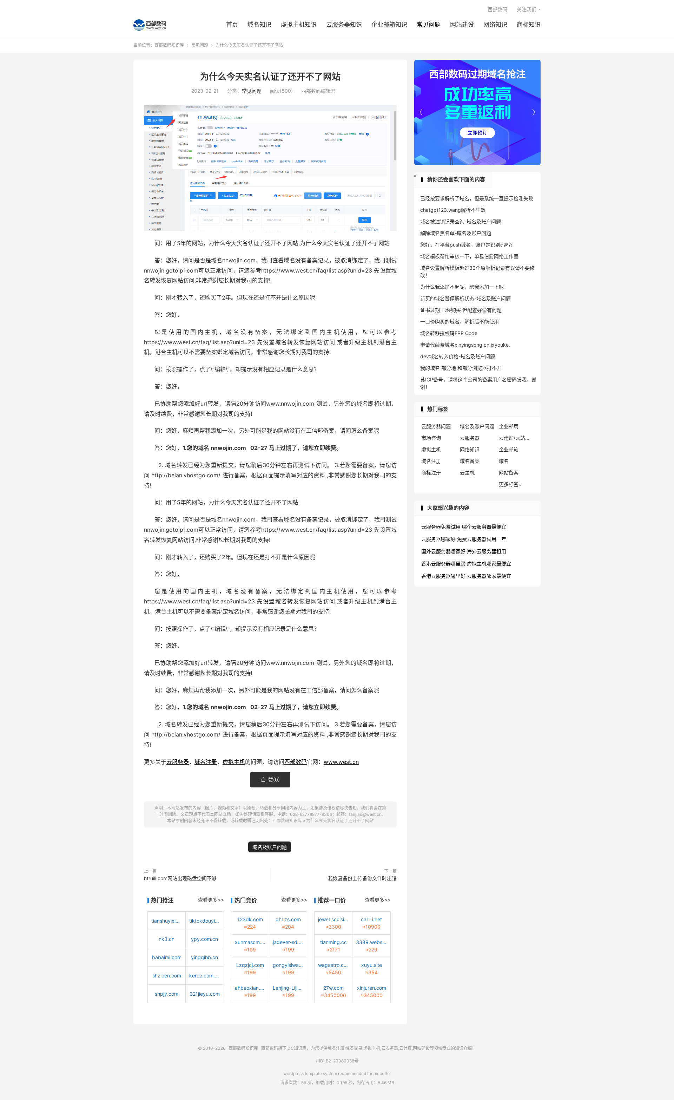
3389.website (371, 942)
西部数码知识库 (149, 25)
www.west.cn (341, 761)
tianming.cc (333, 942)
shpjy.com (166, 994)
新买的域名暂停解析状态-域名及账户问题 (465, 298)
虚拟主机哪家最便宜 (489, 564)
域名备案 (470, 461)
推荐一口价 (332, 900)
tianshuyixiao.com (166, 921)
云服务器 (177, 761)
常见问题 (429, 24)
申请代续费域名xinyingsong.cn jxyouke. (465, 345)
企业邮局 (508, 426)
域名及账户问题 (269, 847)
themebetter (379, 1073)
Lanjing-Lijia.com (288, 988)
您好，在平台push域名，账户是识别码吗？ (467, 245)
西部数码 (497, 9)
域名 (504, 461)
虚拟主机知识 (299, 24)
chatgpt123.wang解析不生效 (452, 210)
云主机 (467, 473)
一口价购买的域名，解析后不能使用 (459, 322)
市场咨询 (431, 438)
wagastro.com (333, 965)
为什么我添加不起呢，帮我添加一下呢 (462, 287)
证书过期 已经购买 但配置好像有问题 (461, 310)
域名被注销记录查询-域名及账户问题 (460, 221)
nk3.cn (166, 939)
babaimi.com (166, 957)
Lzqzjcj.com (250, 965)
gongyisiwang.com (288, 965)
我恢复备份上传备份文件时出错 (362, 878)
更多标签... (511, 484)
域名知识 (259, 24)
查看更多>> (211, 900)
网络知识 (495, 24)
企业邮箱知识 (389, 24)
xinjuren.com (371, 988)
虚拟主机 (234, 761)
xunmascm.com (250, 942)
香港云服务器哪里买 (443, 564)
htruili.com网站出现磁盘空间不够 (180, 878)
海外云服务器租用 (486, 551)
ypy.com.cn (204, 939)
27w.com (333, 988)
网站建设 (462, 24)
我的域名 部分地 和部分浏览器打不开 (461, 368)
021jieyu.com (205, 994)
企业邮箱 (508, 449)
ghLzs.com (288, 919)
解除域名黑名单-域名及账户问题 (455, 233)
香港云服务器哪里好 (443, 576)
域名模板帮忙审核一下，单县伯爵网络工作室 (469, 256)
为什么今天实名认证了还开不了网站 (270, 76)
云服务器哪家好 (438, 539)
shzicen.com (166, 975)
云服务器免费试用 (441, 527)
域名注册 (205, 761)
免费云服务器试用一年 (481, 539)
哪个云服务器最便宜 (484, 527)
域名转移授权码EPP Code (448, 333)
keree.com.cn (204, 975)
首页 (232, 24)
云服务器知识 (344, 24)
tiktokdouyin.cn (204, 921)
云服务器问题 (436, 426)
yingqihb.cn (204, 957)
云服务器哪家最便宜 (489, 576)
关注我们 (526, 9)
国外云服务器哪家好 (443, 551)
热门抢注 (162, 900)
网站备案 (508, 473)
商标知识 (529, 24)
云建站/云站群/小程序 (516, 438)
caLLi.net (371, 919)
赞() (270, 780)
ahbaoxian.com (250, 988)
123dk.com (250, 919)
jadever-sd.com (288, 942)
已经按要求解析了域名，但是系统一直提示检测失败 (476, 198)
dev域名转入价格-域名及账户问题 (457, 356)
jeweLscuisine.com (333, 919)
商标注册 (431, 473)
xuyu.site (371, 965)
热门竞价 (245, 900)
